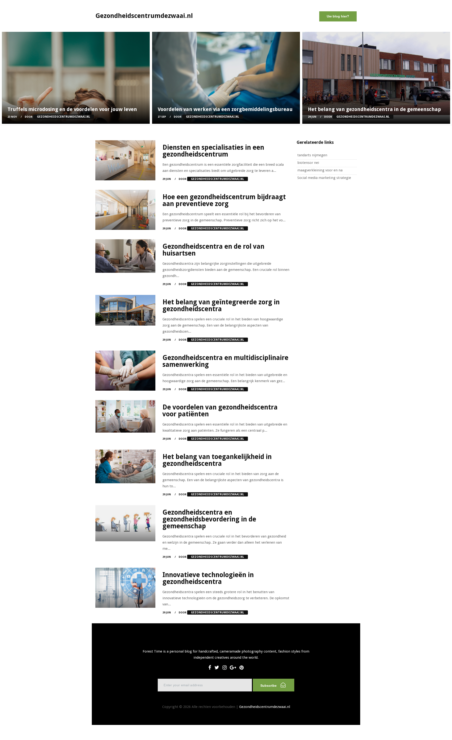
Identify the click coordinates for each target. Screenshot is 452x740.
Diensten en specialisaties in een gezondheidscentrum (213, 151)
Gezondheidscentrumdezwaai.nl (264, 707)
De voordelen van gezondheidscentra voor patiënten (220, 410)
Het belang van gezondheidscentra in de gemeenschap (374, 109)
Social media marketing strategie (324, 178)
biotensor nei (308, 163)
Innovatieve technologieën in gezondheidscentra (208, 578)
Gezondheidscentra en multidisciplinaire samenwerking (225, 361)
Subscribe (269, 685)
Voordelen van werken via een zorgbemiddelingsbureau (225, 109)
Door (57, 116)
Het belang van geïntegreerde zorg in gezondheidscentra (221, 305)
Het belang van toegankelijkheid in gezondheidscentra (217, 460)
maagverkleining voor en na (320, 170)
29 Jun (312, 116)
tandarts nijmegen (312, 155)
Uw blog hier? (338, 16)
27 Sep (162, 116)
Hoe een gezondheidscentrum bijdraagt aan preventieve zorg (224, 200)
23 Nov (12, 116)
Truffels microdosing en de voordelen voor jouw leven (72, 109)
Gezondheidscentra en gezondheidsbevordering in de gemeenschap (209, 519)
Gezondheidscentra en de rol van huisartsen (213, 250)
